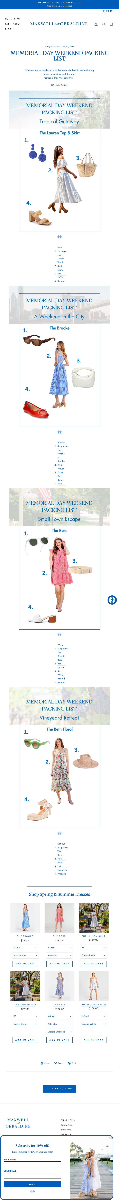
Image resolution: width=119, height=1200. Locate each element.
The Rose (59, 936)
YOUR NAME (10, 1159)
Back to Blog (62, 1088)
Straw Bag (60, 271)
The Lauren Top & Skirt (60, 260)
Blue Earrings (61, 249)
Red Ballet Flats (60, 480)
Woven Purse (61, 470)
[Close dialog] (110, 1137)
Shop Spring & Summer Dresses (59, 894)
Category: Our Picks (53, 46)
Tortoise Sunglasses (62, 444)
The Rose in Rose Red (61, 658)
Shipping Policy (68, 1120)
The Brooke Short (93, 1004)
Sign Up (32, 1184)
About (17, 24)
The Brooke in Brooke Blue (61, 457)
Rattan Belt (60, 669)
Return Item (66, 1134)
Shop (17, 18)
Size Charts (66, 1129)
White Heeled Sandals (61, 678)
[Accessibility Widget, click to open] (112, 600)
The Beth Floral (60, 855)
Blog (8, 29)
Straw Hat (60, 864)
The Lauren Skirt (94, 936)
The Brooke (25, 936)
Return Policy (67, 1124)
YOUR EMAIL (10, 1171)
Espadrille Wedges (62, 871)
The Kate (59, 1004)
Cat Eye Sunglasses (62, 845)
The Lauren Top (25, 1004)
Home (8, 18)
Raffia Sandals (61, 279)
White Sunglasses (62, 646)
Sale (8, 24)
